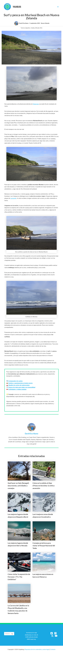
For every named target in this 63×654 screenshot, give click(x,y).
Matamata (36, 104)
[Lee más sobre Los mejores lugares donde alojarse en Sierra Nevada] (19, 530)
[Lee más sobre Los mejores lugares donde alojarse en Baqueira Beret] (19, 502)
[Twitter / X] (52, 636)
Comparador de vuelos (15, 381)
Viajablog (17, 6)
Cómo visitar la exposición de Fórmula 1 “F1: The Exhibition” (19, 576)
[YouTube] (56, 636)
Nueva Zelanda (45, 23)
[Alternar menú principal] (58, 7)
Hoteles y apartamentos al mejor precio (20, 383)
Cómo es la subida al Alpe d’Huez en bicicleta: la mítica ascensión (43, 485)
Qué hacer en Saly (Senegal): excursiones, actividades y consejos (18, 485)
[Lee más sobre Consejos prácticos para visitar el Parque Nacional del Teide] (44, 530)
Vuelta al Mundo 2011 (36, 28)
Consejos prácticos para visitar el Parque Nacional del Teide (44, 545)
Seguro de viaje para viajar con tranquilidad (21, 387)
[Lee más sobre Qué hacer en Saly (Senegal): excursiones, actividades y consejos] (19, 471)
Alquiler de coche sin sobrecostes (19, 385)
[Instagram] (55, 633)
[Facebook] (51, 633)
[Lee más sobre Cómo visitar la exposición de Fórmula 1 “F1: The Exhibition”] (19, 562)
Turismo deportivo (25, 28)
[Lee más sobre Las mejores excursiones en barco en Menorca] (44, 562)
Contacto (52, 649)
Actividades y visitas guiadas (17, 389)
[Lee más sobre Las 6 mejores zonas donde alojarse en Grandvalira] (44, 502)
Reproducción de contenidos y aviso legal (37, 649)
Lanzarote (13, 198)
